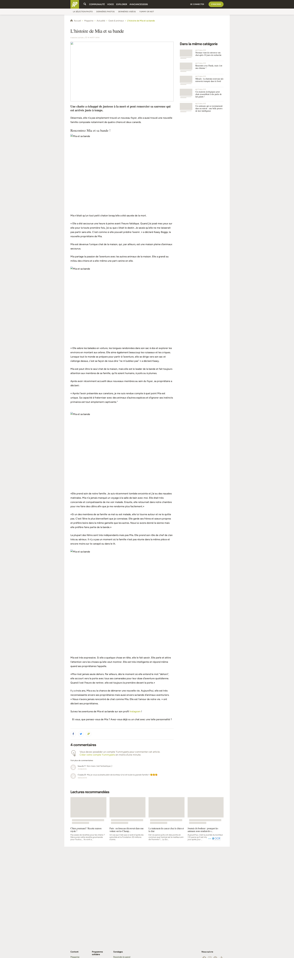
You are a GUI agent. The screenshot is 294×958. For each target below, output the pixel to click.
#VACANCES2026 (139, 4)
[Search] (84, 4)
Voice (110, 4)
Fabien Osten (77, 38)
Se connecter (197, 4)
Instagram (135, 711)
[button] (73, 734)
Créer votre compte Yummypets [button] (97, 754)
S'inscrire (216, 4)
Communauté (97, 4)
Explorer (121, 4)
